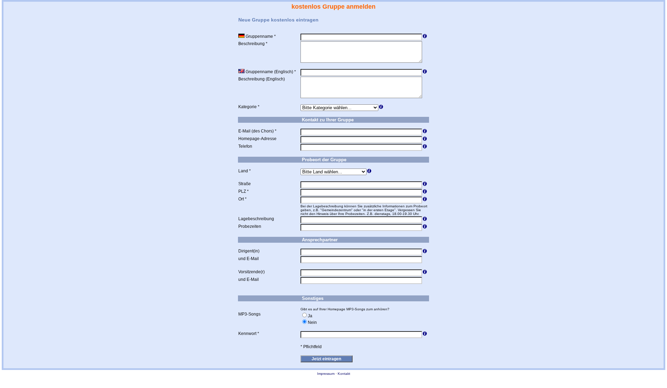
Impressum (326, 374)
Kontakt (344, 374)
